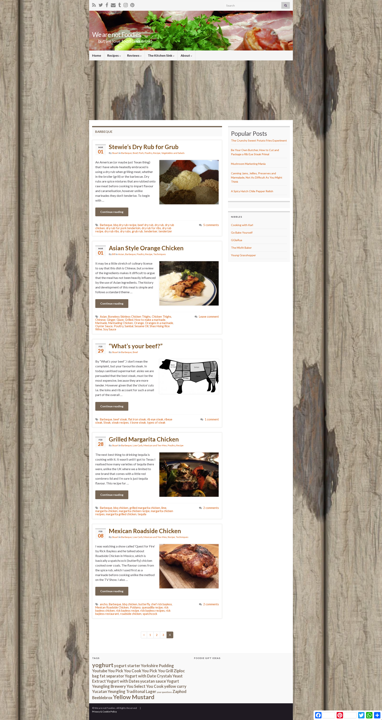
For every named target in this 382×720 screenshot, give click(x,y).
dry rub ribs (111, 231)
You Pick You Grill (157, 670)
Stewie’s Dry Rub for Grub (143, 146)
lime (163, 507)
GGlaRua (236, 240)
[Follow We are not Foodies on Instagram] (126, 4)
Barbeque (126, 152)
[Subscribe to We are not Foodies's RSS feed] (94, 4)
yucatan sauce (153, 681)
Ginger (111, 319)
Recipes (113, 55)
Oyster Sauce (104, 326)
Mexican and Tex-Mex (155, 445)
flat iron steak (137, 419)
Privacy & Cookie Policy (104, 711)
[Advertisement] (191, 90)
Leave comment (209, 316)
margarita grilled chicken (121, 514)
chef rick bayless (161, 604)
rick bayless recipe (127, 610)
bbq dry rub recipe (124, 225)
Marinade (101, 323)
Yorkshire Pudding (157, 665)
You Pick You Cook (124, 670)
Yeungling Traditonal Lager (132, 691)
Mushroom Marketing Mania (248, 163)
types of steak (156, 422)
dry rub (159, 225)
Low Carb (137, 445)
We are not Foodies (116, 34)
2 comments (211, 507)
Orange (139, 323)
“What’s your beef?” (136, 345)
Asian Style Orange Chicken (146, 247)
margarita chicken (106, 511)
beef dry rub (145, 225)
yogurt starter (127, 665)
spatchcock (150, 613)
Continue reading (111, 211)
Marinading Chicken (120, 323)
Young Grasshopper (243, 255)
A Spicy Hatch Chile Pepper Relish (252, 191)
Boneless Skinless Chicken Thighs (129, 316)
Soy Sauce (109, 329)
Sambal (129, 326)
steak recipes (120, 422)
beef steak (120, 419)
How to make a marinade (149, 319)
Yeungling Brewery (109, 686)
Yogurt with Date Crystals (148, 675)
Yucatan (99, 691)
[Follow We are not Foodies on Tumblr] (119, 4)
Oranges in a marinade (159, 323)
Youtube (99, 670)
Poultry (148, 152)
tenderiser (150, 231)
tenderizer (165, 231)
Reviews (133, 55)
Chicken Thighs (161, 316)
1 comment (212, 419)
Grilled (129, 319)
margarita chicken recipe (134, 511)
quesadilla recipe (152, 607)
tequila (142, 514)
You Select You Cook (145, 686)
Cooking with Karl (242, 225)
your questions (164, 692)
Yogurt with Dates (122, 681)
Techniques (159, 254)
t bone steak (138, 422)
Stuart (115, 152)
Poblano (135, 607)
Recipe (156, 152)
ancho (104, 604)
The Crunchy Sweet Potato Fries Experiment (259, 140)
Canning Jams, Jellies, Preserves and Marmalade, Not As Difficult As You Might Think (256, 177)
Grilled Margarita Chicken (144, 439)
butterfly (144, 604)
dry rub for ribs (151, 228)
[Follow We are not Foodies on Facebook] (106, 4)
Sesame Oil (141, 326)
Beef (135, 152)
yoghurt (102, 664)
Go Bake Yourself (241, 232)
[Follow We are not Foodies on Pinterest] (132, 4)
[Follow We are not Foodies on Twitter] (100, 4)
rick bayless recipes (152, 610)
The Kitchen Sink (160, 55)
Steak (107, 422)
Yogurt (173, 681)
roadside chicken (130, 613)
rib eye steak (155, 419)
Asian (121, 254)
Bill (113, 254)
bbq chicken (120, 507)
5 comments (211, 225)
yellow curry (175, 686)
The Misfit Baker (241, 247)
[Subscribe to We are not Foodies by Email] (113, 4)
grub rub (137, 231)
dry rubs (125, 231)
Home (96, 55)
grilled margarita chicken (145, 507)
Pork (141, 152)
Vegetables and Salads (173, 152)
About (186, 55)
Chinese (100, 319)
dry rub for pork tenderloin (123, 228)
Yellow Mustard (133, 696)
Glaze (120, 319)
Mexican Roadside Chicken (145, 530)
